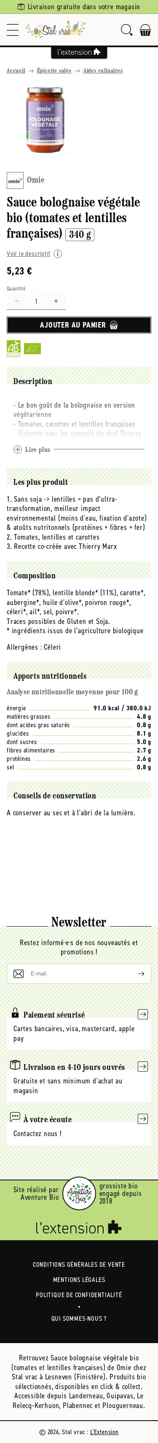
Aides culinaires (103, 71)
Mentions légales (79, 1279)
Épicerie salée (54, 71)
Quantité (16, 289)
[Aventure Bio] (79, 1193)
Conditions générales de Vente (79, 1264)
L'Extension (104, 1431)
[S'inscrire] (134, 973)
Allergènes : (24, 647)
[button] (13, 30)
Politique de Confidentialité (79, 1294)
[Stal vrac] (55, 30)
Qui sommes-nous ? (79, 1318)
